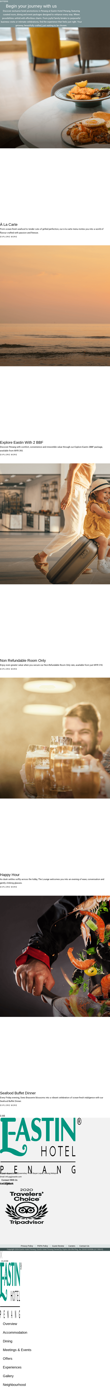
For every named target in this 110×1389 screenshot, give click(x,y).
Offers (7, 1358)
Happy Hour (10, 875)
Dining (7, 1341)
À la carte (8, 224)
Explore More (8, 237)
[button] (55, 80)
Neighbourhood (14, 1385)
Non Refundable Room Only (23, 660)
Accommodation (15, 1332)
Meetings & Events (17, 1350)
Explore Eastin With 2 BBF (21, 442)
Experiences (12, 1367)
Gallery (8, 1376)
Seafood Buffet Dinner (18, 1093)
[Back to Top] (105, 1383)
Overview (10, 1324)
